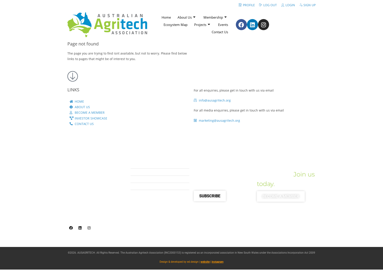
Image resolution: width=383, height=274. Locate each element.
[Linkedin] (252, 24)
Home (166, 17)
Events (223, 24)
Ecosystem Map (176, 24)
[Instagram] (263, 24)
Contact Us (220, 32)
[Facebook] (241, 24)
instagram (217, 261)
